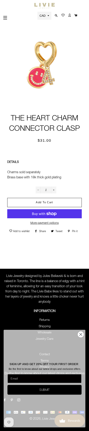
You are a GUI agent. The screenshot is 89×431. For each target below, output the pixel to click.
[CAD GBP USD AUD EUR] (44, 15)
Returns (44, 320)
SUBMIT (44, 390)
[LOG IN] (68, 16)
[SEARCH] (55, 15)
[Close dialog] (81, 334)
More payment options (44, 223)
